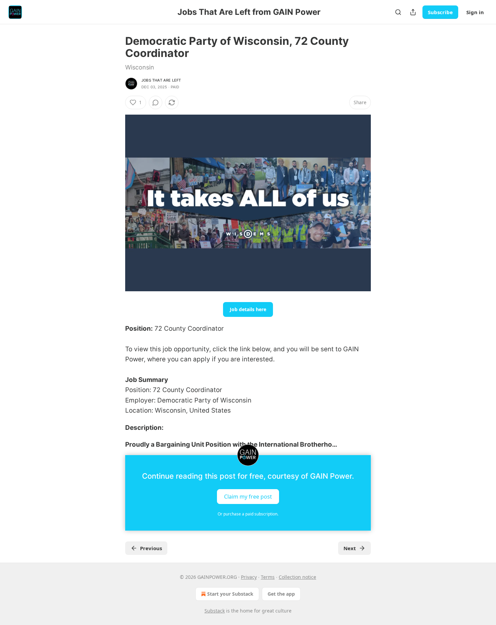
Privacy (249, 577)
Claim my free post (248, 496)
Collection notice (297, 577)
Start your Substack (230, 594)
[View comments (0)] (155, 102)
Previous (151, 548)
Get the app (281, 594)
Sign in (475, 12)
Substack (214, 610)
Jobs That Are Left (161, 80)
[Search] (398, 12)
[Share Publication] (413, 12)
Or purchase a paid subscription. (248, 514)
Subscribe (440, 12)
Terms (268, 577)
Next (349, 548)
